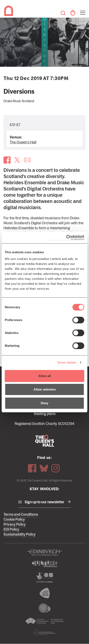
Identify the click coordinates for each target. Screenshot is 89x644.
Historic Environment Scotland (44, 621)
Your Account (73, 13)
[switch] (78, 320)
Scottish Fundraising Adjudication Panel (44, 632)
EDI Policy (11, 529)
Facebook (32, 468)
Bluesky (44, 468)
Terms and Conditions (21, 514)
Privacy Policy (15, 524)
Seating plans (44, 414)
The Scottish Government (44, 577)
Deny (44, 403)
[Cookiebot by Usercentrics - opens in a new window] (66, 237)
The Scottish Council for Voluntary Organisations (44, 593)
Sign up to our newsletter (44, 502)
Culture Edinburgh (44, 564)
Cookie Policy (14, 519)
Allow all (44, 376)
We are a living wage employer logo (44, 608)
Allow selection (45, 389)
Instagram (55, 468)
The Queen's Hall (9, 11)
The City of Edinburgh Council (44, 552)
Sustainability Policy (20, 534)
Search (63, 13)
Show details (66, 362)
